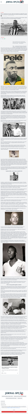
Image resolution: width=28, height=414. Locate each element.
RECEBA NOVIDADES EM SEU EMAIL (11, 398)
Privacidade (13, 407)
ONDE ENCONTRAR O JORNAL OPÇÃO (7, 396)
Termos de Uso (18, 407)
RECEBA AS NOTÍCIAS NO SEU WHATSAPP (20, 396)
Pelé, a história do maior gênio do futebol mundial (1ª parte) (14, 14)
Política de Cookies (9, 407)
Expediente (3, 401)
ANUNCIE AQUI (20, 398)
